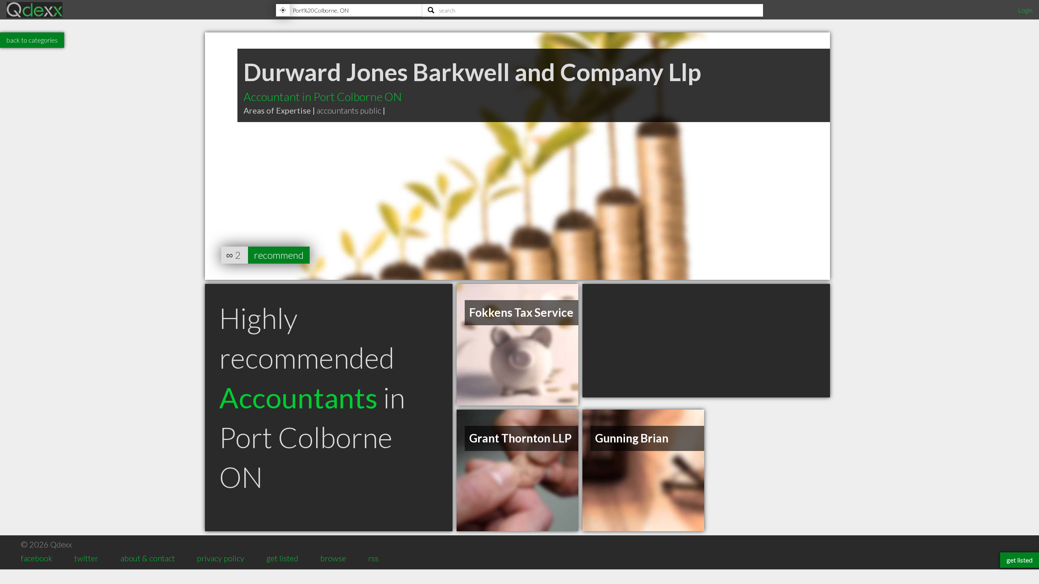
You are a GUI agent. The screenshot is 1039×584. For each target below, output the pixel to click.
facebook (36, 558)
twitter (86, 558)
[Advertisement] (706, 340)
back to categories (32, 40)
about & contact (148, 558)
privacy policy (220, 558)
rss (373, 558)
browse (333, 558)
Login (1025, 10)
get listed (282, 558)
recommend (279, 255)
